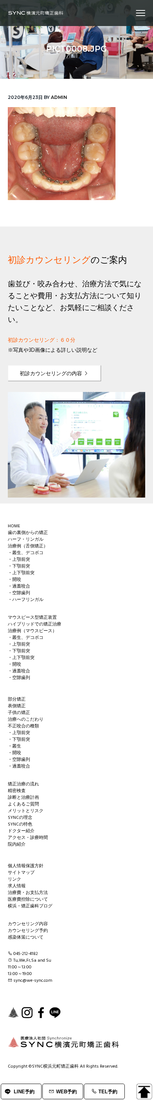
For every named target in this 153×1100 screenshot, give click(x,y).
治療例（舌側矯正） (28, 546)
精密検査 (17, 791)
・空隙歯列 (19, 593)
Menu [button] (132, 12)
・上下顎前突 (21, 573)
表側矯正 (17, 706)
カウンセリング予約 (28, 931)
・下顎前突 (19, 566)
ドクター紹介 (21, 831)
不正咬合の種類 (23, 726)
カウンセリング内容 (28, 924)
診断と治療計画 (23, 797)
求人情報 (17, 886)
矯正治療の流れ (23, 784)
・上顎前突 (19, 559)
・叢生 (14, 746)
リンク (14, 879)
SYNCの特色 (20, 824)
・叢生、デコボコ (25, 553)
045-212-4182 (25, 954)
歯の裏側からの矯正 (28, 533)
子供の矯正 (19, 713)
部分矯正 (17, 699)
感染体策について (25, 937)
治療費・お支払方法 (28, 893)
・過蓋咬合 (19, 586)
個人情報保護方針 (25, 866)
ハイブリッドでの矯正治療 (34, 624)
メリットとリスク (25, 811)
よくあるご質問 (23, 804)
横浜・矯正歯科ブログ (30, 906)
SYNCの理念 (20, 817)
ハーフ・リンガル (25, 539)
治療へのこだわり (25, 719)
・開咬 (14, 579)
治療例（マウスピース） (32, 631)
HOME (14, 526)
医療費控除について (28, 899)
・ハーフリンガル (25, 600)
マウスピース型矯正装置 (32, 617)
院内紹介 (17, 844)
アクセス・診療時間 (28, 838)
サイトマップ (21, 873)
